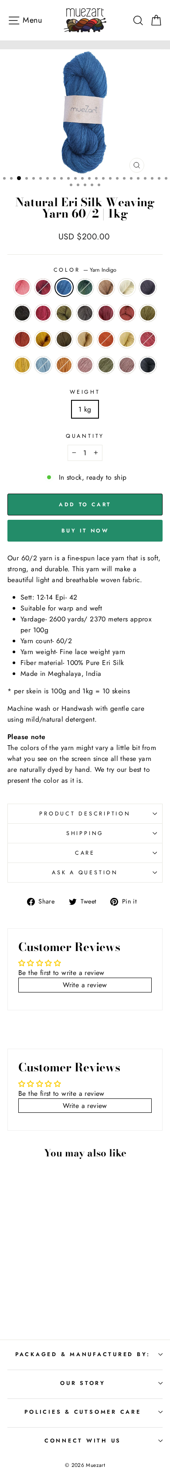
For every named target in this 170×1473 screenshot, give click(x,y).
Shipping (85, 833)
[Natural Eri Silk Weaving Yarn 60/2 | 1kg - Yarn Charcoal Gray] (37, 1275)
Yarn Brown (106, 287)
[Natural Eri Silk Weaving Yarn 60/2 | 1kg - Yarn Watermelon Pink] (17, 1267)
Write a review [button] (85, 985)
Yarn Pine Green (85, 287)
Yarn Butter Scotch (85, 339)
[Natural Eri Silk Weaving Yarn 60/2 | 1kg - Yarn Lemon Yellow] (27, 1300)
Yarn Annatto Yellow (64, 365)
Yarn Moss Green (64, 313)
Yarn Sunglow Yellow (43, 339)
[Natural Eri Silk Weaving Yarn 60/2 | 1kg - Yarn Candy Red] (17, 1300)
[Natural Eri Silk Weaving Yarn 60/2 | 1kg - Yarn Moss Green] (57, 1275)
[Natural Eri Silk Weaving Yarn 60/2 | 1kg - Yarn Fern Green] (47, 1284)
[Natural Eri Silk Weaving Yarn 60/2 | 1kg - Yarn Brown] (57, 1267)
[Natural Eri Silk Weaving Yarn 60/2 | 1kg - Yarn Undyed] (17, 1275)
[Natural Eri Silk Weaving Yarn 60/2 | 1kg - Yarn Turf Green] (27, 1309)
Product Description (84, 814)
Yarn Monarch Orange (22, 339)
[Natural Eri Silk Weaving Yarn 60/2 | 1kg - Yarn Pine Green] (47, 1267)
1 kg (85, 409)
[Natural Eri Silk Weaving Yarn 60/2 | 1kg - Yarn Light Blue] (37, 1300)
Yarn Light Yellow (127, 339)
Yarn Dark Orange (106, 339)
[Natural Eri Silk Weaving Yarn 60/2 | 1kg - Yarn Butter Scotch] (37, 1292)
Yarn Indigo (64, 287)
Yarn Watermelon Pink (22, 287)
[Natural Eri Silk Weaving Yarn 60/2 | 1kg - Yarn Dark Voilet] (27, 1275)
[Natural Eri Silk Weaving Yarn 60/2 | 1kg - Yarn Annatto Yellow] (47, 1300)
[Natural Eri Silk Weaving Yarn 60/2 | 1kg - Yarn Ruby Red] (27, 1267)
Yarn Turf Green (106, 365)
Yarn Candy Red (147, 339)
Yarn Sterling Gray (85, 313)
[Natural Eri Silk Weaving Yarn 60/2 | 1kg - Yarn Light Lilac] (57, 1300)
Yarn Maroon (106, 313)
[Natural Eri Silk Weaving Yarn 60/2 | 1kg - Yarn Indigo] (37, 1267)
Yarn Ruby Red (43, 287)
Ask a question (85, 872)
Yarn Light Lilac (85, 365)
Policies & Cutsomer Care (82, 1412)
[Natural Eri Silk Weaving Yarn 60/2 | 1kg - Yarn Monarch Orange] (57, 1284)
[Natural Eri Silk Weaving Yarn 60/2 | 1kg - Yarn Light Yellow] (57, 1292)
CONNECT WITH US (82, 1441)
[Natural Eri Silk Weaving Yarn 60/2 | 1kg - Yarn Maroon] (27, 1284)
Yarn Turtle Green (64, 339)
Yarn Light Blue (43, 365)
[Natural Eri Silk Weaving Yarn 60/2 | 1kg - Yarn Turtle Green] (27, 1292)
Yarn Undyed (127, 287)
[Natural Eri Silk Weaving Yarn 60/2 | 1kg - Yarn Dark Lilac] (37, 1309)
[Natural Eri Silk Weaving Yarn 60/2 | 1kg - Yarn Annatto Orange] (37, 1284)
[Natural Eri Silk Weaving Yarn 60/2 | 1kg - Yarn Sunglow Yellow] (17, 1292)
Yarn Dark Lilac (127, 365)
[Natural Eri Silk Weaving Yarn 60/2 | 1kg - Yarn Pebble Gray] (47, 1309)
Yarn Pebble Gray (147, 365)
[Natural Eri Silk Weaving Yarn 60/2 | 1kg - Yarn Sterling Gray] (17, 1284)
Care (85, 853)
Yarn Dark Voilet (147, 287)
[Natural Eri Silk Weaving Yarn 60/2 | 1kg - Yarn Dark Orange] (47, 1292)
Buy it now (85, 531)
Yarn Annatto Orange (127, 313)
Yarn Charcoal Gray (22, 313)
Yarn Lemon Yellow (22, 365)
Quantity (85, 436)
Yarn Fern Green (147, 313)
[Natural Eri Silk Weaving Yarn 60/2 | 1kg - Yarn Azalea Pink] (47, 1275)
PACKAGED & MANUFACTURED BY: (82, 1354)
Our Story (82, 1383)
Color (85, 270)
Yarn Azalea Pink (43, 313)
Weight (85, 392)
